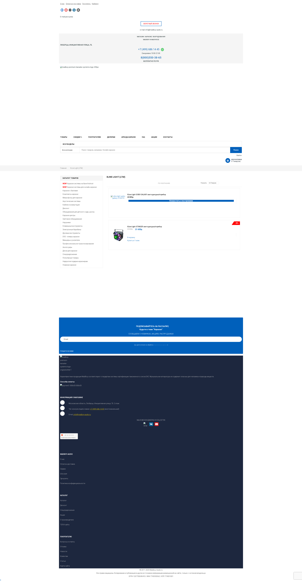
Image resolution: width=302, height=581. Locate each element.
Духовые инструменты (71, 233)
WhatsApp (162, 49)
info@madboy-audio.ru (154, 30)
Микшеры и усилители (71, 240)
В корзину (131, 237)
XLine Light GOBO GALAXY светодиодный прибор (146, 194)
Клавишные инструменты (72, 226)
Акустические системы (71, 201)
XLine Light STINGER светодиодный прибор (144, 227)
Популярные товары (71, 258)
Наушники (67, 222)
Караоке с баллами (70, 191)
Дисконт (66, 208)
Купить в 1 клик (182, 232)
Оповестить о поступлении (181, 201)
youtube (66, 10)
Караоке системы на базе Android (80, 184)
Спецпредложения (70, 254)
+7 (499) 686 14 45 (148, 49)
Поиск (236, 150)
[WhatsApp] (146, 426)
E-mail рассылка (66, 17)
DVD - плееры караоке (71, 237)
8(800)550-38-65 (151, 57)
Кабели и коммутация (71, 205)
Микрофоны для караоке (72, 198)
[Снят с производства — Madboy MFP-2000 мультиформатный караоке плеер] (71, 290)
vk (74, 10)
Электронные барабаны (72, 229)
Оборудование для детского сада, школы (78, 212)
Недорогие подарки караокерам (75, 261)
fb (62, 10)
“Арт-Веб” (238, 443)
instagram (70, 10)
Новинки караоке (69, 265)
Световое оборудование (72, 219)
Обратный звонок (151, 24)
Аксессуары (67, 247)
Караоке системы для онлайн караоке (82, 187)
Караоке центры (69, 215)
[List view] (132, 183)
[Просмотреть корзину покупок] (227, 160)
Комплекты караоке (70, 194)
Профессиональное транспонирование (78, 244)
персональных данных (161, 345)
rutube (78, 10)
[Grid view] (130, 183)
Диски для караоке (70, 251)
